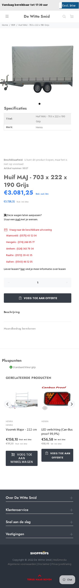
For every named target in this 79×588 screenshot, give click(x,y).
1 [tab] (39, 104)
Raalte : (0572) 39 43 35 (19, 255)
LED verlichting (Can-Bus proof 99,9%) (57, 432)
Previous (7, 404)
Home (5, 25)
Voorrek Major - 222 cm (21, 429)
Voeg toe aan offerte (40, 298)
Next (71, 404)
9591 (13, 25)
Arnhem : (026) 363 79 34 (20, 249)
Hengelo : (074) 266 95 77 (20, 242)
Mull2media (60, 560)
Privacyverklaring (61, 564)
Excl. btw (69, 5)
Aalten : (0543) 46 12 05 (19, 262)
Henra (9, 421)
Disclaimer (44, 564)
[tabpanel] (39, 71)
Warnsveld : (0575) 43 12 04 (21, 236)
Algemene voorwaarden (22, 564)
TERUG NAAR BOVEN (39, 579)
